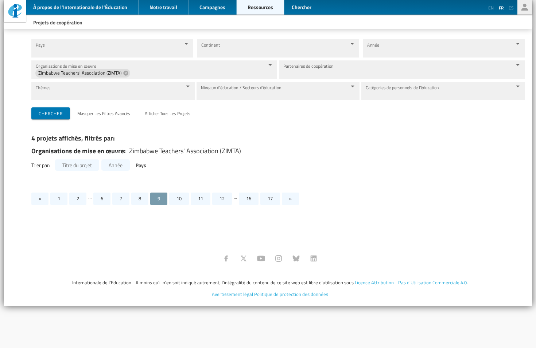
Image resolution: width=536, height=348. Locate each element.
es (511, 8)
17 (270, 198)
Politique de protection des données (291, 294)
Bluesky (296, 258)
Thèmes (43, 87)
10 (179, 198)
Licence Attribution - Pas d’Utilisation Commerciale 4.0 (411, 282)
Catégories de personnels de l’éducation (402, 87)
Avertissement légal (232, 294)
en (491, 8)
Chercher (51, 113)
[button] (82, 73)
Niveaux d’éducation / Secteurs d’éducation (241, 87)
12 (222, 198)
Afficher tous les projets (167, 113)
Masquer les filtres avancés (103, 113)
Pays (40, 45)
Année (373, 45)
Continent (210, 45)
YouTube (261, 258)
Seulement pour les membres (524, 7)
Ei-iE (15, 12)
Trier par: (40, 165)
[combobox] (106, 52)
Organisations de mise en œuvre (66, 66)
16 (248, 198)
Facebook (226, 258)
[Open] (186, 44)
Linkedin (313, 258)
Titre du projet (77, 165)
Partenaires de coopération (308, 66)
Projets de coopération (57, 22)
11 (200, 198)
